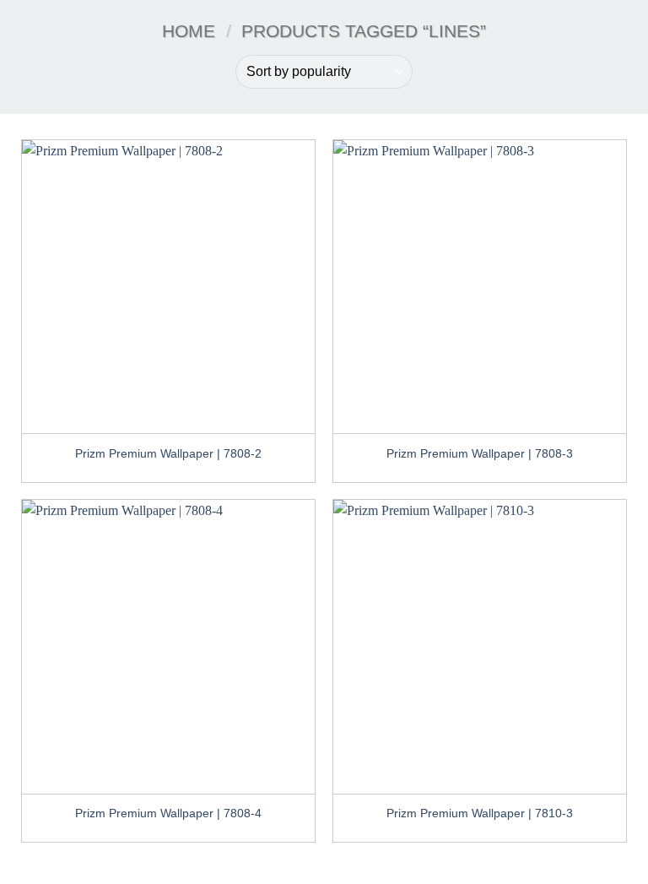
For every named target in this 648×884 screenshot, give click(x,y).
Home (188, 31)
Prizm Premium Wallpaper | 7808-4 (168, 813)
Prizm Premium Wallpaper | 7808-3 (479, 453)
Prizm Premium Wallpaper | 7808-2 (168, 453)
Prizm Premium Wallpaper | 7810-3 (479, 813)
